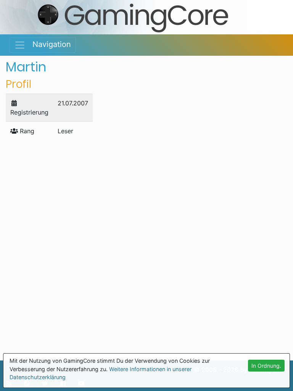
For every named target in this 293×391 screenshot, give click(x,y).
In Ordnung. (266, 365)
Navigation (48, 44)
